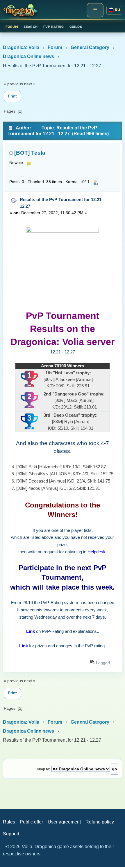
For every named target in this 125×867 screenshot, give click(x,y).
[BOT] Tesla (29, 153)
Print (12, 96)
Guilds (75, 27)
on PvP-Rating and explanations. (62, 631)
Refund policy (99, 821)
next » (29, 84)
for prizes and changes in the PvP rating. (62, 645)
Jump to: (43, 769)
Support (11, 833)
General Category (90, 47)
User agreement (64, 821)
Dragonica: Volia (21, 47)
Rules (9, 821)
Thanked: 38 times (45, 182)
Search (31, 27)
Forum (12, 27)
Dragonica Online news (28, 56)
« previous (13, 84)
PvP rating (53, 27)
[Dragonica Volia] (20, 10)
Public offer (31, 821)
